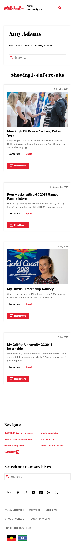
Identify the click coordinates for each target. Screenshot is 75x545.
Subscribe (10, 451)
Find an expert (48, 439)
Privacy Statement (14, 509)
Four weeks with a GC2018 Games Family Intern (32, 196)
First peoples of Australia (17, 527)
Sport (29, 154)
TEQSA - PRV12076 (39, 519)
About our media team (52, 445)
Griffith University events (18, 433)
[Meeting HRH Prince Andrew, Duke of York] (37, 109)
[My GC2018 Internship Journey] (37, 266)
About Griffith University (18, 439)
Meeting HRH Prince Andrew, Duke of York (35, 133)
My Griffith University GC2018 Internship (29, 346)
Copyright (34, 509)
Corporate (14, 154)
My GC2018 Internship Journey (30, 289)
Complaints (51, 509)
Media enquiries (49, 433)
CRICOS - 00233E (14, 519)
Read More (20, 165)
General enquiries (14, 445)
